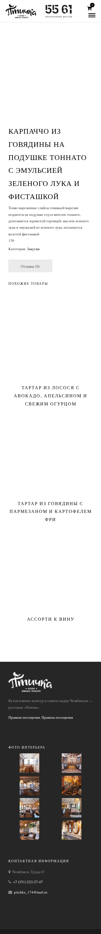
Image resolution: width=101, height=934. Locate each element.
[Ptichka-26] (71, 785)
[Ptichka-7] (71, 763)
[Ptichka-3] (71, 830)
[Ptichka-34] (71, 808)
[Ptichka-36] (29, 830)
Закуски (33, 248)
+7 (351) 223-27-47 (28, 881)
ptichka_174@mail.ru (30, 892)
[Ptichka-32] (29, 808)
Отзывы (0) (30, 266)
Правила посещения (24, 717)
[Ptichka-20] (29, 785)
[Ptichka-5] (29, 763)
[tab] (30, 266)
